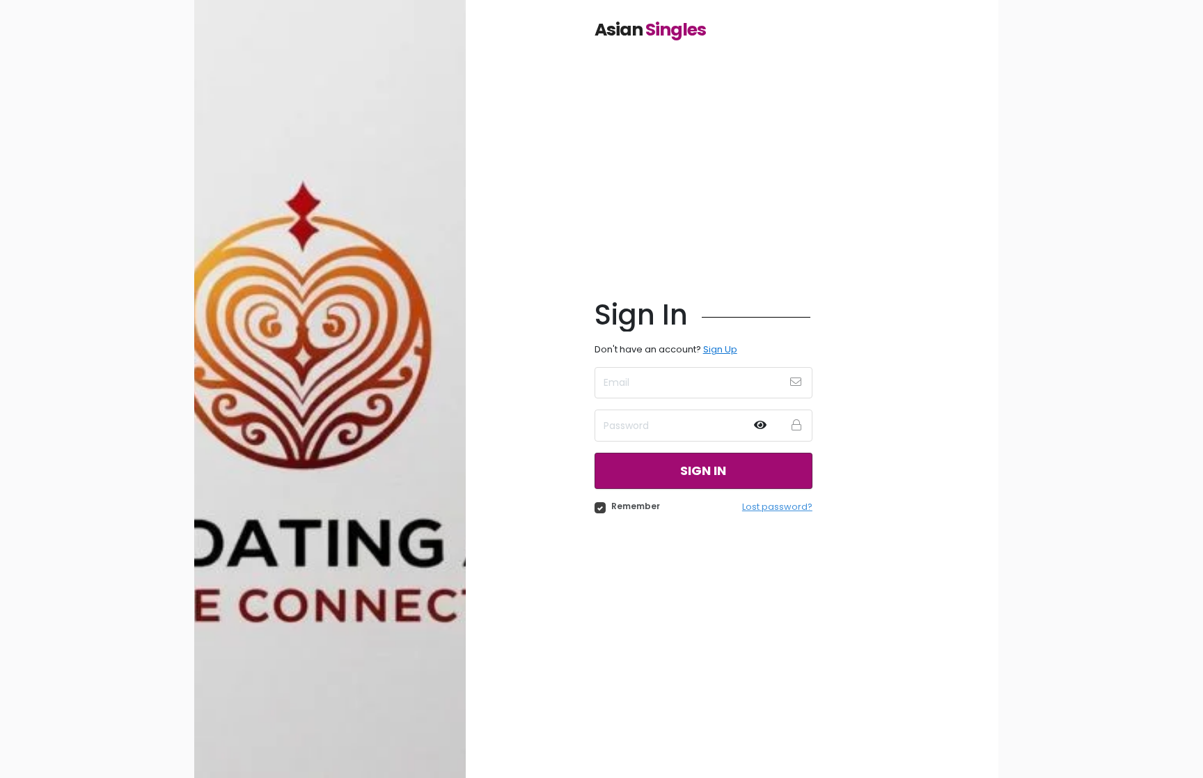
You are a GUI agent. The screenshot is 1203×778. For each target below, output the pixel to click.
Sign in (703, 470)
